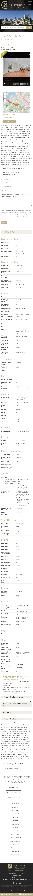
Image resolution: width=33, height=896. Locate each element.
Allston (14, 810)
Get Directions (9, 121)
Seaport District (14, 838)
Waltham (14, 844)
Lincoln (14, 827)
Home (4, 764)
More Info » (6, 685)
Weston (14, 807)
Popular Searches (14, 792)
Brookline (14, 824)
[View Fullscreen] (5, 100)
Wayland (14, 851)
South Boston (14, 841)
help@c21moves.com (16, 875)
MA (16, 764)
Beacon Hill (14, 817)
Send (4, 222)
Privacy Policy (20, 218)
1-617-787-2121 (11, 689)
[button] (29, 27)
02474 (14, 766)
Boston (14, 821)
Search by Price (14, 797)
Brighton (14, 803)
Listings (10, 764)
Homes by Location (13, 788)
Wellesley (14, 855)
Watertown (14, 848)
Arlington (7, 766)
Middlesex (22, 764)
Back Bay (14, 814)
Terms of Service (25, 225)
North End (14, 834)
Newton (14, 831)
